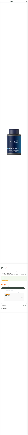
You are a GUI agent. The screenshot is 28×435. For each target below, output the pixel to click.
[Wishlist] (24, 1)
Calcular (24, 305)
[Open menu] (1, 1)
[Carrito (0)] (26, 1)
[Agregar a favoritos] (26, 288)
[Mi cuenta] (23, 1)
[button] (14, 142)
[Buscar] (21, 1)
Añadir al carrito (13, 288)
